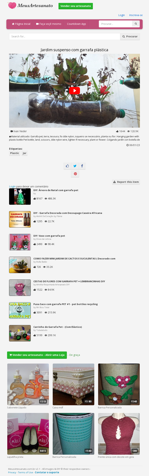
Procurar (131, 36)
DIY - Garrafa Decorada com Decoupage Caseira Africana (67, 213)
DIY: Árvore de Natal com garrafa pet (55, 190)
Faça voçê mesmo (50, 24)
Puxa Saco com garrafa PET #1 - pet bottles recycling (65, 304)
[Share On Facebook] (82, 166)
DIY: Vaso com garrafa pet (49, 235)
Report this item (127, 182)
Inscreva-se (136, 15)
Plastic (14, 153)
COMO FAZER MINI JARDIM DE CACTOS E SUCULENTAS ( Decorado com (74, 258)
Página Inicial (22, 24)
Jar (24, 153)
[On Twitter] (75, 166)
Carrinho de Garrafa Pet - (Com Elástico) (57, 327)
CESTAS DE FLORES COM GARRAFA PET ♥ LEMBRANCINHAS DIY (69, 281)
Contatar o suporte (47, 472)
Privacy (12, 472)
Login (121, 15)
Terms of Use (25, 472)
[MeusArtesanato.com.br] (31, 5)
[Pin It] (75, 174)
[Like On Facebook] (67, 166)
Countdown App (76, 24)
